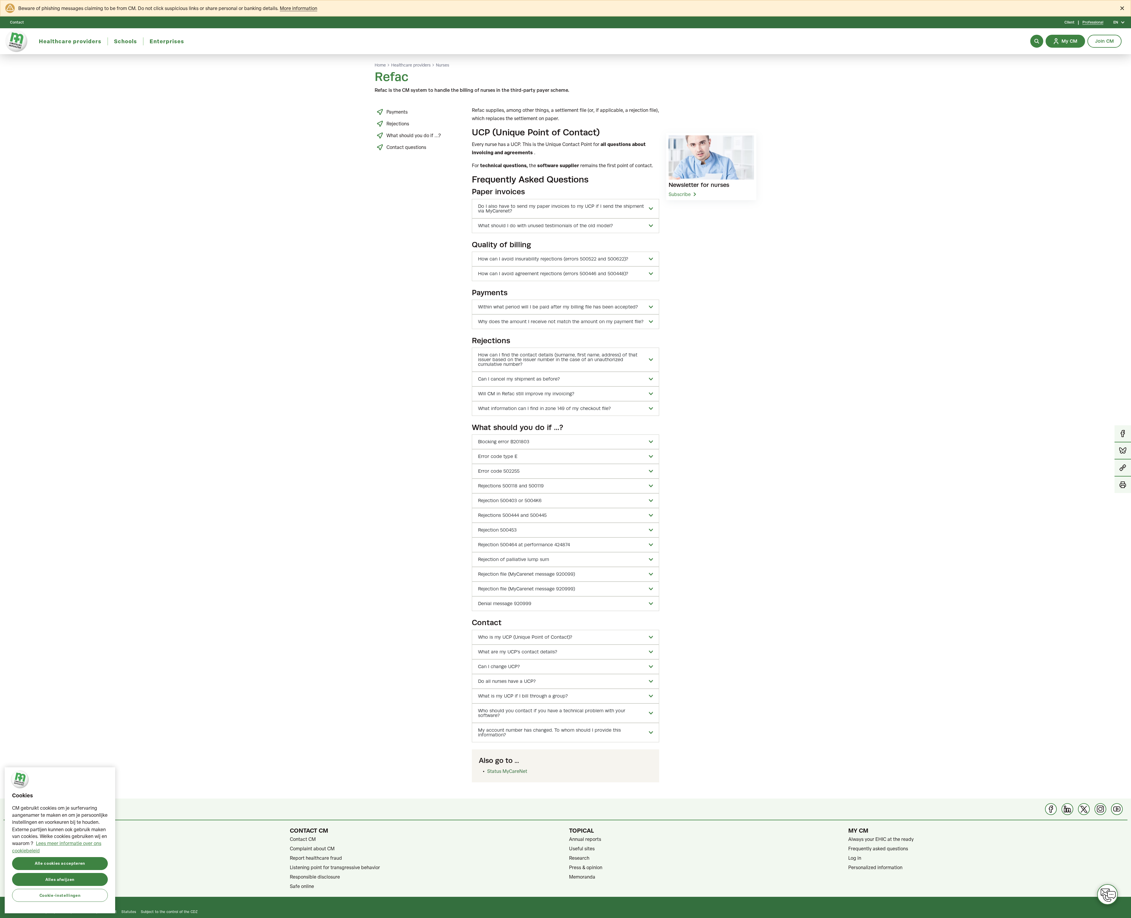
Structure (21, 877)
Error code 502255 (499, 471)
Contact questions (406, 147)
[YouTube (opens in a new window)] (1117, 809)
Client (1069, 22)
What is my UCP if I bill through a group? (523, 696)
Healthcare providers (411, 65)
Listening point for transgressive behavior (335, 867)
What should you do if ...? (413, 135)
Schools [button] (125, 41)
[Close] (1122, 8)
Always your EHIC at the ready (881, 839)
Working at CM (26, 886)
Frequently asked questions (878, 848)
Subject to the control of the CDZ (169, 911)
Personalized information (875, 867)
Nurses (442, 65)
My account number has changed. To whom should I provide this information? (549, 733)
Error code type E (497, 456)
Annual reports (585, 839)
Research (579, 858)
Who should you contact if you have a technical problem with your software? (551, 713)
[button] (1123, 468)
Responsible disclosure (315, 877)
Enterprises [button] (167, 41)
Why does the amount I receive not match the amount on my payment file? (561, 321)
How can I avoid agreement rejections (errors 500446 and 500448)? (553, 273)
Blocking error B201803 (503, 441)
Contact (17, 22)
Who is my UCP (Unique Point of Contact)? (525, 637)
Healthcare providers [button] (70, 41)
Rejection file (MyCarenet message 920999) (526, 589)
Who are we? (24, 858)
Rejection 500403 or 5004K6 (510, 500)
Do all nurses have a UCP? (507, 681)
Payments (397, 112)
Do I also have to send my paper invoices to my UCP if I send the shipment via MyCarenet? (561, 209)
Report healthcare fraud (316, 858)
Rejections (397, 123)
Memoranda (582, 877)
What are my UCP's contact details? (517, 652)
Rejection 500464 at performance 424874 (524, 544)
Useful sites (582, 848)
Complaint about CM (312, 848)
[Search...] (1036, 41)
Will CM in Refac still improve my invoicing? (526, 393)
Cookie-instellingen (59, 895)
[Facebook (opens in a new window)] (1051, 809)
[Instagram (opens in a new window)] (1100, 809)
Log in (854, 858)
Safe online (302, 886)
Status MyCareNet (507, 771)
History (18, 867)
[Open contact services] (1107, 894)
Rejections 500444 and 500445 (512, 515)
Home (380, 65)
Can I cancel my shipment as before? (519, 379)
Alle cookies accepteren (60, 863)
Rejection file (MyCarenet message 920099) (526, 574)
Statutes (20, 848)
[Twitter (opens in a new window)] (1084, 809)
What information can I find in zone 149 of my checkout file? (544, 408)
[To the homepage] (16, 41)
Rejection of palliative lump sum (513, 559)
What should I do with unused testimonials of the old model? (545, 225)
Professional (1092, 22)
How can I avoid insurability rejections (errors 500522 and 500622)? (553, 259)
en (1115, 22)
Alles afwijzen (60, 879)
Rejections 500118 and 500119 (511, 486)
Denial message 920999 (504, 603)
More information (298, 8)
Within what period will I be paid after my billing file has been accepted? (558, 307)
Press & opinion (585, 867)
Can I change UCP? (499, 666)
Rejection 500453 (497, 530)
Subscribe (680, 194)
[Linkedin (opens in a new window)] (1067, 809)
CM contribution (28, 839)
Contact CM (303, 839)
